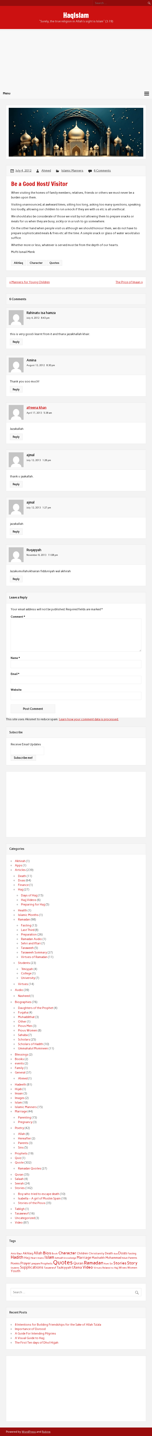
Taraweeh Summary (34, 952)
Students (24, 963)
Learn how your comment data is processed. (89, 719)
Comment (18, 616)
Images (20, 1098)
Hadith (17, 1257)
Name (15, 658)
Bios (47, 1253)
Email (15, 674)
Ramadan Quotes (29, 1168)
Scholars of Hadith (30, 1044)
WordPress (29, 1431)
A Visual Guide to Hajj (29, 1338)
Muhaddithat (26, 1017)
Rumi (106, 1263)
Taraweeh (27, 948)
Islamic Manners (72, 170)
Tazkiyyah (64, 1267)
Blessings (21, 1054)
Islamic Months (28, 915)
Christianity (96, 1253)
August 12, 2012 (36, 365)
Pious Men (25, 1026)
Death (22, 876)
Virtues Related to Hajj (106, 1267)
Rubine (46, 1431)
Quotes (54, 262)
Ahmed (46, 170)
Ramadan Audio (31, 939)
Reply (16, 341)
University (28, 978)
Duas (21, 880)
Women (132, 1267)
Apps (18, 865)
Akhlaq (18, 262)
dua (116, 1253)
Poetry (19, 1128)
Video (19, 1222)
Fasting (26, 925)
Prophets (21, 1153)
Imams (40, 1258)
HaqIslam (76, 15)
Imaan (19, 1093)
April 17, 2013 (34, 412)
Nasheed (24, 996)
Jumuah (59, 1257)
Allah (21, 1134)
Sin (111, 1263)
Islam (18, 1102)
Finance (23, 885)
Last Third (27, 930)
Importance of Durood (30, 1329)
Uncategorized (25, 1218)
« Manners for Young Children (29, 282)
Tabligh (20, 1209)
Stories (20, 1188)
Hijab (18, 1089)
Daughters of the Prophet (35, 1008)
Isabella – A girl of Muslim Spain (39, 1198)
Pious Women (27, 1030)
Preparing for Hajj (33, 904)
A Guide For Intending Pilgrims (35, 1333)
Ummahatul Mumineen (33, 1048)
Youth (15, 1271)
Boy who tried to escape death (38, 1194)
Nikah (125, 1258)
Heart (34, 1258)
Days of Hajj (29, 895)
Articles (20, 870)
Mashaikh (98, 1257)
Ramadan (24, 919)
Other (22, 1021)
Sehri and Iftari (31, 943)
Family (19, 1068)
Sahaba (23, 1035)
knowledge (70, 1258)
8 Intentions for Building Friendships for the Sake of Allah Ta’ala (58, 1324)
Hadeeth (20, 1084)
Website (16, 689)
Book (55, 1253)
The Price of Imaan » (129, 282)
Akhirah (20, 861)
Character (36, 262)
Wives (123, 1267)
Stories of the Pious (31, 1203)
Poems (15, 1263)
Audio (19, 990)
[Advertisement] (76, 58)
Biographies (23, 1002)
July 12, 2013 (34, 460)
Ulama (77, 1267)
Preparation (29, 934)
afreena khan (37, 407)
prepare (35, 1263)
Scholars (24, 1039)
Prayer (25, 1263)
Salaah (19, 1179)
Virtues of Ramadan (34, 957)
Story (132, 1262)
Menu (6, 93)
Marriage (21, 1111)
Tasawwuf (22, 1213)
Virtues (23, 984)
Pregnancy (25, 1122)
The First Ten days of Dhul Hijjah (36, 1342)
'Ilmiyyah (27, 969)
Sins (21, 1147)
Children (82, 1253)
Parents (23, 1143)
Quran (19, 1174)
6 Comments (102, 170)
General (20, 1072)
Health (22, 910)
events (19, 1063)
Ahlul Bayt (16, 1253)
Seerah (19, 1183)
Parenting (24, 1117)
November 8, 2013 (36, 554)
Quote (19, 1162)
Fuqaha (23, 1012)
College (26, 973)
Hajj (20, 889)
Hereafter (24, 1138)
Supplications (31, 1267)
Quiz (18, 1158)
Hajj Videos (28, 900)
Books (19, 1059)
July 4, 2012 (33, 317)
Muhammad (113, 1257)
